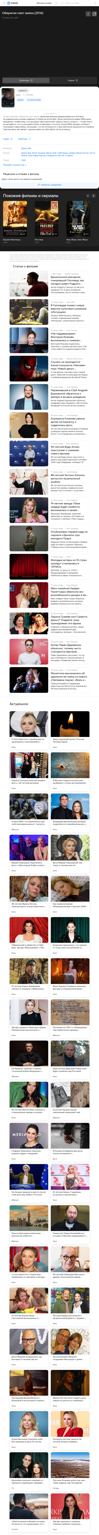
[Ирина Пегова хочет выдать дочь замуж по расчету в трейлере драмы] (70, 1389)
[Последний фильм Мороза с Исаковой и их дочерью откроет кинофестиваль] (29, 1389)
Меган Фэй (51, 153)
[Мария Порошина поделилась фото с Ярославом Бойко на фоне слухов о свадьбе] (29, 854)
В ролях (6, 153)
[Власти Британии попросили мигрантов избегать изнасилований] (29, 1224)
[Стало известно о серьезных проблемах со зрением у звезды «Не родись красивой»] (29, 1265)
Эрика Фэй (26, 148)
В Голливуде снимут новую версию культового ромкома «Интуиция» (68, 309)
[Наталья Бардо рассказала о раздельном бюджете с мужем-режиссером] (70, 1307)
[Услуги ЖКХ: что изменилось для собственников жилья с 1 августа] (29, 813)
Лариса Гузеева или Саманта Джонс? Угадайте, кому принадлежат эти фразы (69, 620)
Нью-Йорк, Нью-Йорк (77, 240)
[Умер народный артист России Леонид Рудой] (70, 730)
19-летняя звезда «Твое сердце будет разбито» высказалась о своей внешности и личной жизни (68, 507)
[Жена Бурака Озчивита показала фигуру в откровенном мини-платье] (70, 977)
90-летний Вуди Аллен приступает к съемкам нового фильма (65, 450)
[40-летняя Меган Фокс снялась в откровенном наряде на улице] (29, 1101)
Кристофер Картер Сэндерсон (42, 155)
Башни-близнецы (11, 240)
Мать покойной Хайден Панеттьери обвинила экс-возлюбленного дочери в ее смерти (68, 592)
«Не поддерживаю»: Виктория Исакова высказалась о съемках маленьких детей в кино (66, 337)
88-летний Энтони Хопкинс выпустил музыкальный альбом (68, 478)
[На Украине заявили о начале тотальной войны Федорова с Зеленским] (29, 1060)
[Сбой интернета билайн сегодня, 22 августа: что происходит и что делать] (29, 1512)
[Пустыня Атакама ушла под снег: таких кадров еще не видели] (70, 1471)
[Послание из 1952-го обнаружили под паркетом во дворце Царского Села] (70, 1018)
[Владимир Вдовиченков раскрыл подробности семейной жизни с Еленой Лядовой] (70, 813)
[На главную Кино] (14, 3)
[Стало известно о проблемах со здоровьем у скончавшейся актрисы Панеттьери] (29, 730)
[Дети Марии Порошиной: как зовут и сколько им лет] (70, 854)
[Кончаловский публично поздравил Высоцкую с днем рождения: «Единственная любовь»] (70, 1348)
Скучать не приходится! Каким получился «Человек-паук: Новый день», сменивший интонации (68, 365)
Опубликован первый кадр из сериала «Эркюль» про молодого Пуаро (69, 535)
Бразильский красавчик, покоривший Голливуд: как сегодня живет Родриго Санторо (67, 280)
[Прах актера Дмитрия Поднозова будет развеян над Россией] (70, 1060)
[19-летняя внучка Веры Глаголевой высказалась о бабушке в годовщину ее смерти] (29, 1307)
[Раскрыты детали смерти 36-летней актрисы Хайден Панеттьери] (70, 1430)
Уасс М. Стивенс (65, 155)
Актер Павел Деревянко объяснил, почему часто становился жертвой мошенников (66, 648)
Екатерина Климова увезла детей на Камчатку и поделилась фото (68, 422)
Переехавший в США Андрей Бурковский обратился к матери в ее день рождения (69, 393)
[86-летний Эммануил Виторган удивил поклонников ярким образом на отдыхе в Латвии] (70, 1265)
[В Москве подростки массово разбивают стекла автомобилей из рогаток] (70, 771)
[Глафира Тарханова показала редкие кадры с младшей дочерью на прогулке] (29, 1142)
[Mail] (8, 3)
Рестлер (39, 240)
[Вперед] (93, 195)
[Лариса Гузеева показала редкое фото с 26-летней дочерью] (29, 771)
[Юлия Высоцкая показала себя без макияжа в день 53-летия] (29, 1430)
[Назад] (88, 195)
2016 (18, 95)
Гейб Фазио (62, 153)
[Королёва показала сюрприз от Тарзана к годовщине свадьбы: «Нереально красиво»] (29, 1471)
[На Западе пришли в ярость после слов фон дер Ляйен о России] (29, 1183)
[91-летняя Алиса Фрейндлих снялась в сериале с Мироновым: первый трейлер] (29, 977)
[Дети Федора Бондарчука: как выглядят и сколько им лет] (29, 1348)
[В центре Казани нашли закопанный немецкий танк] (70, 1101)
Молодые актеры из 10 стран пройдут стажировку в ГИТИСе (69, 563)
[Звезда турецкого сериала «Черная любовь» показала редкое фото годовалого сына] (70, 1512)
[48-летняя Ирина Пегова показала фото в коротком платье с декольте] (29, 895)
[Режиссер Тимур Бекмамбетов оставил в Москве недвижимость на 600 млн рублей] (70, 1224)
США (23, 160)
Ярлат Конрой (38, 153)
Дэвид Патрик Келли (79, 153)
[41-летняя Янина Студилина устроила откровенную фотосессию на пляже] (70, 1183)
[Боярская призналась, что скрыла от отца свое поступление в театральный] (70, 936)
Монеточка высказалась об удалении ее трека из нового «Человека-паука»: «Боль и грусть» (69, 677)
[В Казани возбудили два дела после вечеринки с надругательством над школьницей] (70, 1142)
